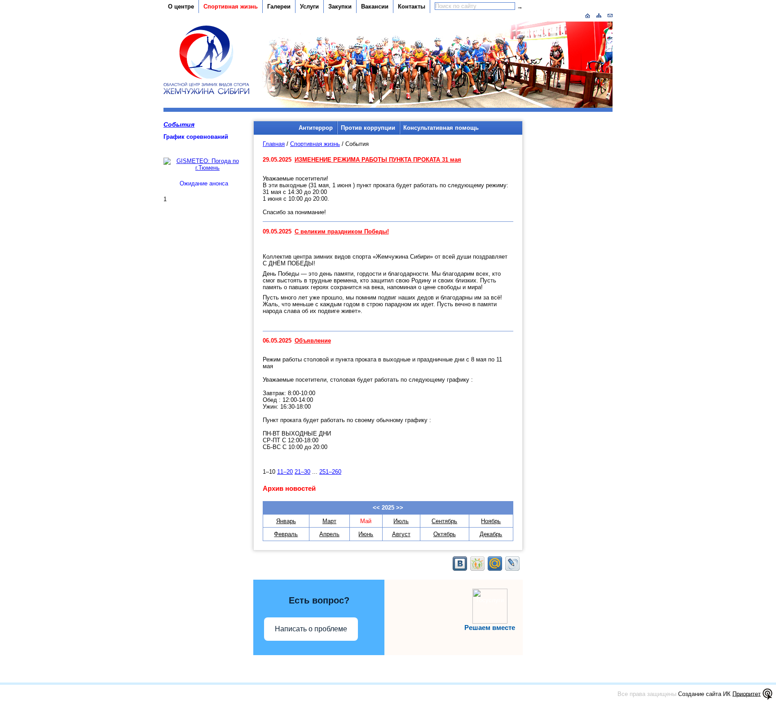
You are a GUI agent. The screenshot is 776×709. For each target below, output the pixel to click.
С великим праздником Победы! (342, 231)
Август (401, 534)
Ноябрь (491, 521)
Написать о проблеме (311, 629)
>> (399, 507)
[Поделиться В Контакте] (460, 563)
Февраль (286, 534)
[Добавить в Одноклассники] (477, 563)
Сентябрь (444, 521)
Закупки (340, 6)
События (178, 124)
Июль (401, 521)
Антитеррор (316, 127)
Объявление (313, 340)
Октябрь (444, 534)
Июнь (365, 534)
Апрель (329, 534)
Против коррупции (368, 127)
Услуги (309, 6)
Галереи (279, 6)
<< (376, 507)
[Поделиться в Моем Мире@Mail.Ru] (495, 563)
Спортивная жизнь (230, 6)
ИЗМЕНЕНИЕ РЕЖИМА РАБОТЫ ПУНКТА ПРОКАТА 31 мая (378, 159)
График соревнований (195, 136)
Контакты (411, 6)
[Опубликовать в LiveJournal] (512, 563)
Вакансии (374, 6)
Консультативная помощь (441, 127)
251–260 (330, 471)
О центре (181, 6)
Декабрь (491, 534)
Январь (286, 521)
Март (329, 521)
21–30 (302, 471)
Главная (274, 144)
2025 (388, 507)
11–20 (285, 471)
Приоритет (746, 693)
